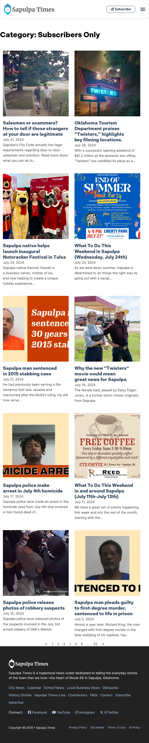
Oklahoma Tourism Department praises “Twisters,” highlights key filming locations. (99, 131)
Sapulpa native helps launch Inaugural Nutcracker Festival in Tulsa (34, 251)
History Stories (20, 695)
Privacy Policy (78, 727)
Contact (106, 695)
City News (17, 688)
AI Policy (134, 727)
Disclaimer (97, 727)
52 (95, 644)
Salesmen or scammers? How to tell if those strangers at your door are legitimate (35, 128)
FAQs (94, 695)
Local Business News (83, 688)
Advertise (16, 702)
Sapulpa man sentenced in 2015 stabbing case (30, 371)
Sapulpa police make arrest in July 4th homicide (33, 488)
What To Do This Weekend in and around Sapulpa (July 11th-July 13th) (103, 491)
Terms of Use (116, 727)
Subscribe (123, 695)
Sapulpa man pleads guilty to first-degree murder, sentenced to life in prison (103, 608)
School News (54, 688)
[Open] (142, 9)
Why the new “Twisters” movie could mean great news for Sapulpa (101, 373)
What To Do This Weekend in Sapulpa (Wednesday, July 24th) (100, 251)
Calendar (34, 688)
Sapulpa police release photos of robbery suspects (34, 605)
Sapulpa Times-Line (50, 695)
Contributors (77, 695)
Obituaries (111, 688)
